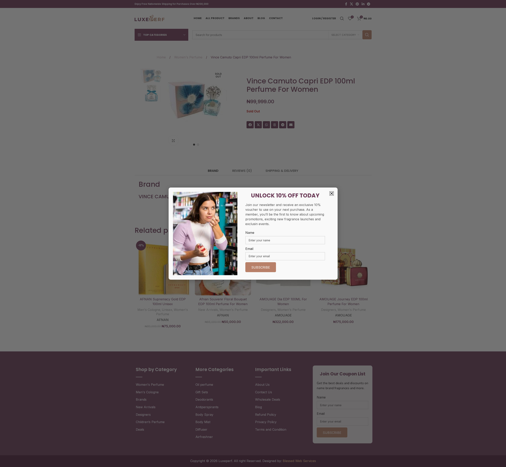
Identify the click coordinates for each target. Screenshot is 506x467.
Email (249, 249)
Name (249, 233)
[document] (253, 233)
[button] (332, 193)
